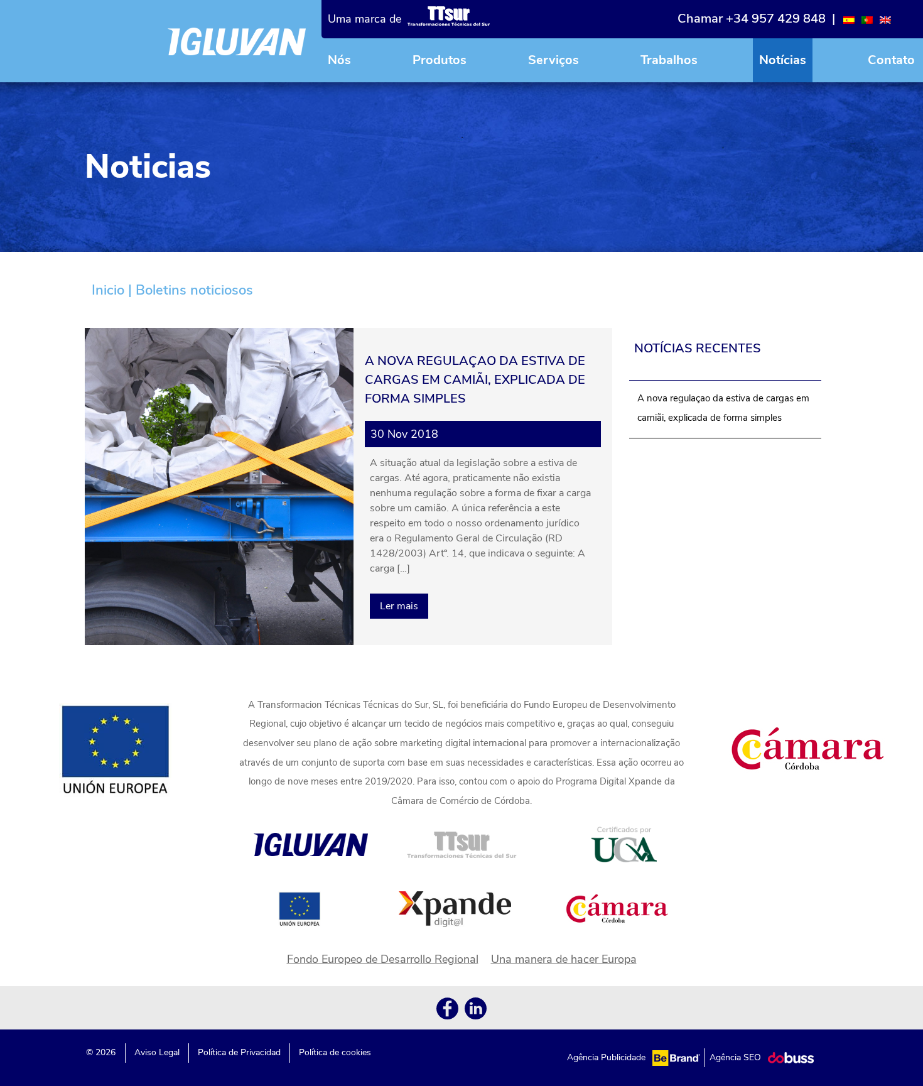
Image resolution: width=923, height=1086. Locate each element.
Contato (891, 60)
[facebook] (447, 1010)
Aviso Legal (157, 1052)
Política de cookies (335, 1052)
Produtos (440, 60)
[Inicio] (237, 41)
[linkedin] (476, 1010)
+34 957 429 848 (776, 18)
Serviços (553, 60)
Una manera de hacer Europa (564, 959)
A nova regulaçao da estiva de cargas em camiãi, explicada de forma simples (723, 408)
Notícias (782, 60)
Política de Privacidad (239, 1052)
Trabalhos (669, 60)
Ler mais (399, 606)
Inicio (108, 290)
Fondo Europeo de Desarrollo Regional (382, 959)
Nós (339, 60)
